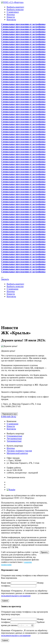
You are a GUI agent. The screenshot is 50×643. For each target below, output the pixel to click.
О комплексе (13, 12)
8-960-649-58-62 (8, 416)
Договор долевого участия (19, 451)
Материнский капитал (17, 453)
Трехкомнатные (14, 441)
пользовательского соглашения (15, 596)
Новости (11, 17)
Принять (44, 552)
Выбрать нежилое (15, 9)
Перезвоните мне (9, 414)
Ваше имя (5, 583)
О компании (12, 289)
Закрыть (5, 279)
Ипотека (11, 14)
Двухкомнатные (14, 438)
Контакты (11, 19)
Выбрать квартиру (15, 7)
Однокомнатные (14, 436)
